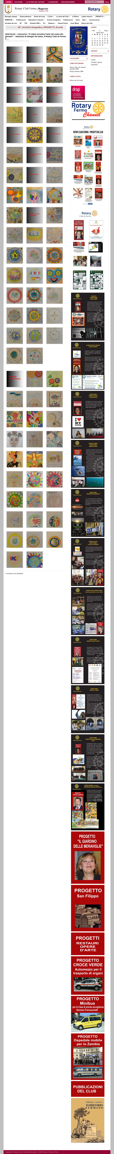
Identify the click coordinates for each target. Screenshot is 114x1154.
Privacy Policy (53, 1152)
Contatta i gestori (96, 62)
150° (25, 23)
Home (8, 2)
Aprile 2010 (100, 32)
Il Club (50, 16)
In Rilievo (75, 16)
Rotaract (51, 23)
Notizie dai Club (87, 23)
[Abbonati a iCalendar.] (99, 31)
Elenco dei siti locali (76, 80)
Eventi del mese (39, 16)
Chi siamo (18, 2)
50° (21, 23)
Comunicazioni (94, 20)
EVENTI (94, 27)
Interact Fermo (63, 23)
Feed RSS (94, 65)
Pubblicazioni (21, 20)
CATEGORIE (74, 58)
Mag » (106, 30)
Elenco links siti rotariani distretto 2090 (78, 68)
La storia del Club (63, 16)
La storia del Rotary (35, 2)
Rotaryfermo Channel (36, 20)
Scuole (59, 27)
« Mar (93, 30)
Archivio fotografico (54, 20)
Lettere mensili (87, 16)
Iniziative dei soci (11, 23)
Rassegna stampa (11, 16)
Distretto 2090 (35, 23)
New (84, 20)
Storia (78, 20)
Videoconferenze (25, 16)
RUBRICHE (9, 20)
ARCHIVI (94, 51)
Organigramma (68, 2)
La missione (53, 2)
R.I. (44, 23)
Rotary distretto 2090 (76, 71)
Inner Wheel (75, 23)
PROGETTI (100, 16)
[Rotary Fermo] (25, 9)
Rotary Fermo (17, 1152)
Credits (93, 60)
